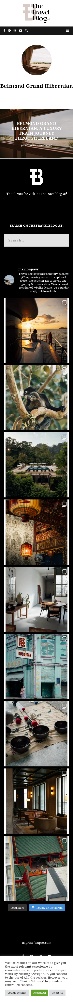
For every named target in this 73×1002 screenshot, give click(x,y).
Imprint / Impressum (36, 943)
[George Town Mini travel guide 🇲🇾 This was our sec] (36, 532)
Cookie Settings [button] (17, 992)
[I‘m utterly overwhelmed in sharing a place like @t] (36, 464)
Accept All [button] (39, 992)
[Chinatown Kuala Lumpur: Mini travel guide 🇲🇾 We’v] (36, 868)
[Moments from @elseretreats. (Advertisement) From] (36, 733)
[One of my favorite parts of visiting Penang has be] (36, 599)
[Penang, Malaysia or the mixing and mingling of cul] (36, 666)
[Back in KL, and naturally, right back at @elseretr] (36, 801)
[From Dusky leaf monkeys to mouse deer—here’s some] (36, 397)
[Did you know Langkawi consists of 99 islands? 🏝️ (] (36, 330)
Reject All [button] (57, 992)
